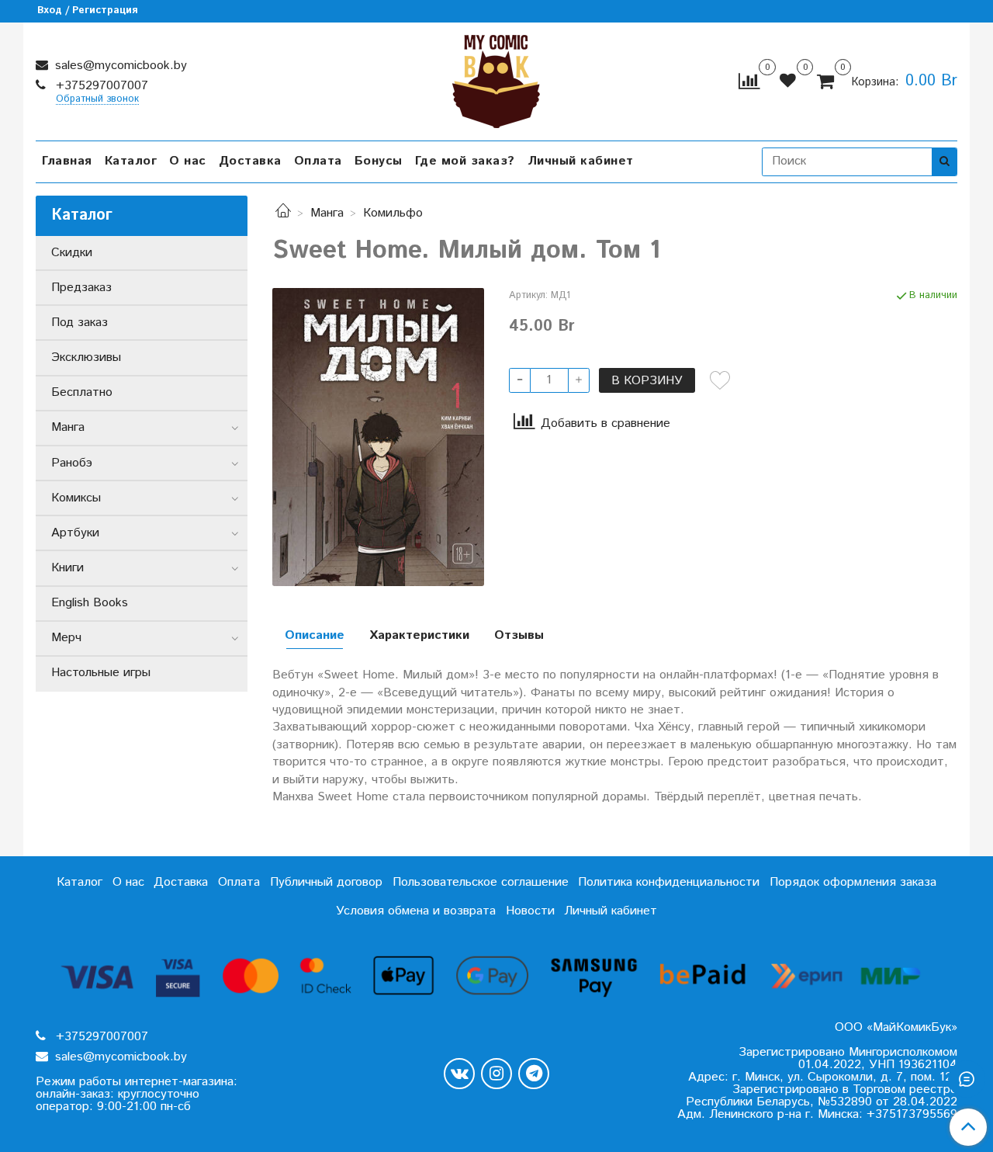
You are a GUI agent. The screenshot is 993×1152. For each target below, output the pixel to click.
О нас (187, 161)
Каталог (131, 161)
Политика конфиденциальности (668, 882)
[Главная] (283, 213)
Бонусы (379, 161)
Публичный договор (326, 882)
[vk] (459, 1073)
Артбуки (75, 533)
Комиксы (76, 498)
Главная (67, 161)
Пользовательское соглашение (481, 882)
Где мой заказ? (465, 161)
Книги (67, 568)
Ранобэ (71, 463)
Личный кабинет (581, 161)
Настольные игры (101, 673)
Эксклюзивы (86, 357)
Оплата (318, 161)
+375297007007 (100, 86)
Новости (530, 911)
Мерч (66, 638)
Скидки (71, 253)
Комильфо (393, 213)
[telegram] (533, 1073)
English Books (89, 603)
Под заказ (79, 322)
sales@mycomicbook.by (119, 66)
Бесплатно (81, 392)
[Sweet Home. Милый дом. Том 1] (378, 437)
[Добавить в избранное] (719, 380)
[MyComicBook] (496, 78)
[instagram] (496, 1073)
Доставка (250, 161)
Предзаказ (81, 288)
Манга (327, 213)
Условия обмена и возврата (416, 911)
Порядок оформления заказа (853, 882)
